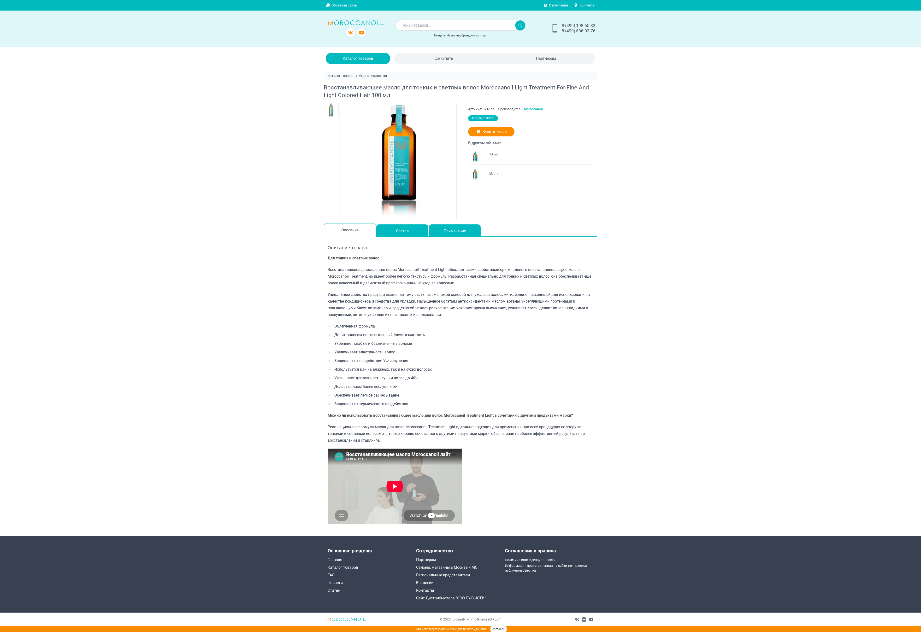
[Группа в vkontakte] (350, 32)
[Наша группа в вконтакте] (577, 619)
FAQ (331, 575)
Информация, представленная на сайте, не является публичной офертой (546, 568)
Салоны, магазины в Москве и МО (447, 567)
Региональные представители (443, 575)
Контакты (587, 5)
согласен (498, 629)
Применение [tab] (455, 231)
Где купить (443, 58)
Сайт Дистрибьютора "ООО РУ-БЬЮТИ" (451, 598)
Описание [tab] (350, 230)
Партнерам (546, 58)
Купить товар (495, 131)
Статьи (334, 590)
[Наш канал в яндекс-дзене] (584, 619)
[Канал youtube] (361, 32)
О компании (558, 5)
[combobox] (455, 25)
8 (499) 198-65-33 (578, 25)
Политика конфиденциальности (530, 560)
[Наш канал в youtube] (591, 619)
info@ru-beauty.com (486, 619)
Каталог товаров (358, 58)
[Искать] (520, 25)
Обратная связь (344, 5)
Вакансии (424, 582)
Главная (335, 559)
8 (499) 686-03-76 (578, 30)
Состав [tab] (402, 231)
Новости (335, 582)
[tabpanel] (460, 384)
